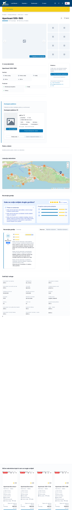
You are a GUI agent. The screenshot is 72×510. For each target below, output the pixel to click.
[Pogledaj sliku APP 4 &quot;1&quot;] (53, 45)
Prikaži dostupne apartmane (60, 74)
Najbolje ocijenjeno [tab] (51, 229)
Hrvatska (4, 14)
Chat (53, 85)
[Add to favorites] (16, 473)
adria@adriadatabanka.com (57, 84)
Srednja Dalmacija (12, 14)
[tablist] (24, 136)
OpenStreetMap (60, 188)
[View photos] (11, 122)
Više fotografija (12, 129)
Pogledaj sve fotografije (38, 56)
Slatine (26, 14)
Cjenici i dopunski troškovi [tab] (32, 136)
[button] (60, 172)
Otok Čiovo (20, 14)
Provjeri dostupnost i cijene (31, 130)
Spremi (67, 18)
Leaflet (54, 188)
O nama (44, 3)
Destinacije (34, 3)
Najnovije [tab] (42, 229)
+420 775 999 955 (56, 82)
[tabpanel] (36, 251)
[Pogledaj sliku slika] (53, 28)
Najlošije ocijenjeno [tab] (62, 229)
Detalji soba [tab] (14, 136)
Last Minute (14, 3)
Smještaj (24, 3)
